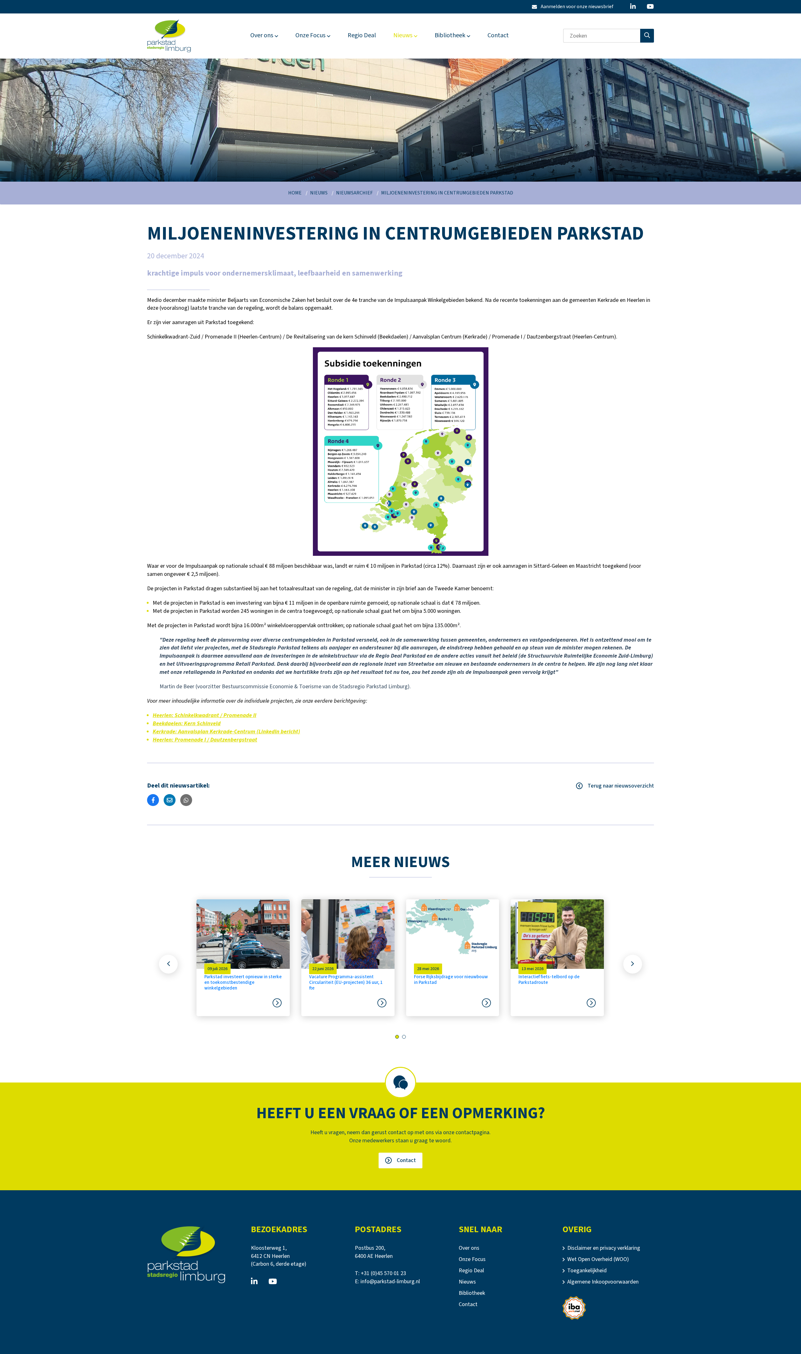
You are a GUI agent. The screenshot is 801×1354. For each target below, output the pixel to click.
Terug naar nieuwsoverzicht (621, 786)
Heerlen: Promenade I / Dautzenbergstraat (205, 740)
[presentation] (168, 964)
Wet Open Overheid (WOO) (598, 1259)
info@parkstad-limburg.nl (390, 1281)
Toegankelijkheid (587, 1270)
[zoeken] (647, 36)
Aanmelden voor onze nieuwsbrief (572, 6)
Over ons (261, 35)
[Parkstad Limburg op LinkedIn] (633, 6)
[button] (397, 1037)
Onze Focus (310, 35)
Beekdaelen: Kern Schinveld (187, 723)
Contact (498, 35)
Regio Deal (362, 35)
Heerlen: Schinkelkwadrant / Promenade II (204, 715)
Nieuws (402, 35)
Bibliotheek (450, 35)
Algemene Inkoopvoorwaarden (603, 1282)
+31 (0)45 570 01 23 (383, 1273)
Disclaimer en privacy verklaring (603, 1248)
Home (295, 192)
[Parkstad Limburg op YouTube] (650, 6)
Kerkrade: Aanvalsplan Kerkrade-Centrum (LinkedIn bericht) (226, 732)
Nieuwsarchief (354, 192)
